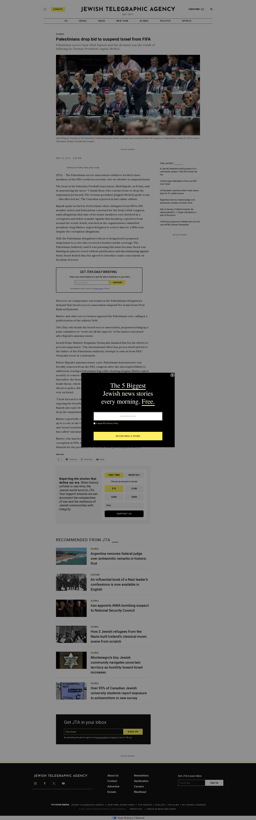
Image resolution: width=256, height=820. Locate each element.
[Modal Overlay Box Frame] (128, 410)
